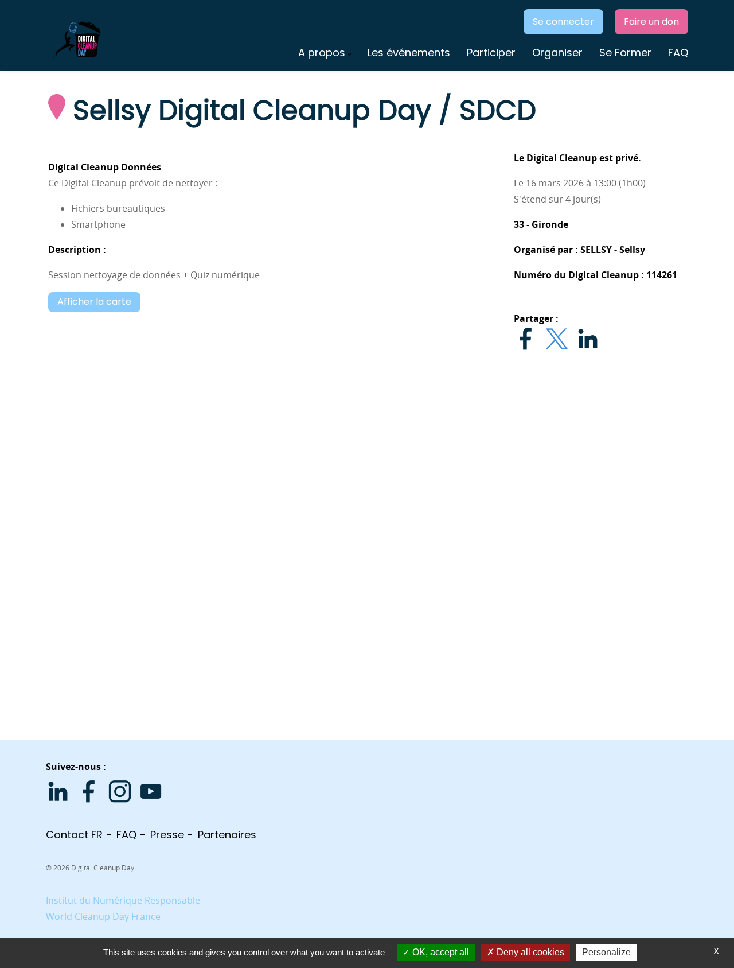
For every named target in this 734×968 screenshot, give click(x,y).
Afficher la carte (94, 301)
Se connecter (563, 21)
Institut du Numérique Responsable (123, 900)
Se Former (625, 52)
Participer (491, 52)
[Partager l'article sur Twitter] (557, 338)
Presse (167, 834)
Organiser (557, 52)
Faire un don (651, 21)
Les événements (409, 52)
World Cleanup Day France (103, 916)
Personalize (606, 952)
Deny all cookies (529, 952)
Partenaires (227, 834)
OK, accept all (439, 952)
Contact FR (74, 834)
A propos (321, 52)
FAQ (678, 52)
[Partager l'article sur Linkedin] (588, 338)
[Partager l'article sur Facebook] (526, 338)
